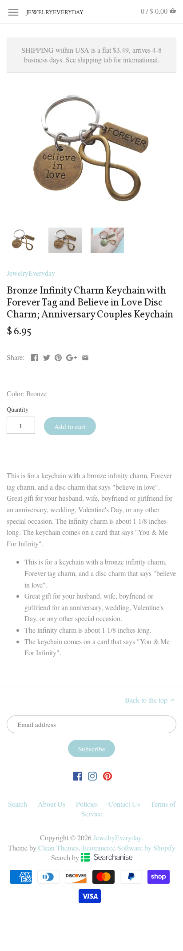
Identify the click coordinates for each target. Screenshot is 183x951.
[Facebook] (77, 775)
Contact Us (124, 803)
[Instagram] (92, 775)
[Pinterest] (107, 775)
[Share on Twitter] (46, 356)
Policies (87, 803)
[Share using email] (85, 356)
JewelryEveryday (48, 12)
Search (17, 803)
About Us (51, 803)
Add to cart (69, 426)
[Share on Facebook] (34, 356)
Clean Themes (58, 847)
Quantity (17, 409)
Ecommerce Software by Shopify (128, 847)
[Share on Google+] (71, 356)
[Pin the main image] (58, 356)
